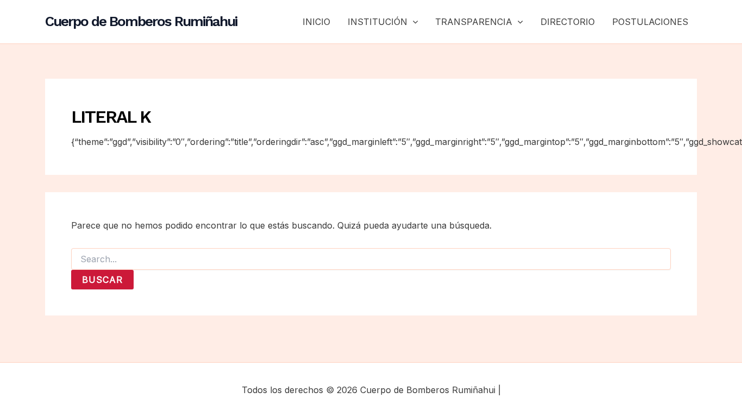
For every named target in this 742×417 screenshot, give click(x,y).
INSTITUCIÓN (377, 21)
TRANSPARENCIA (473, 21)
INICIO (316, 21)
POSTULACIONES (650, 21)
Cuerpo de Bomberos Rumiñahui (141, 21)
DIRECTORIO (567, 21)
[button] (412, 21)
